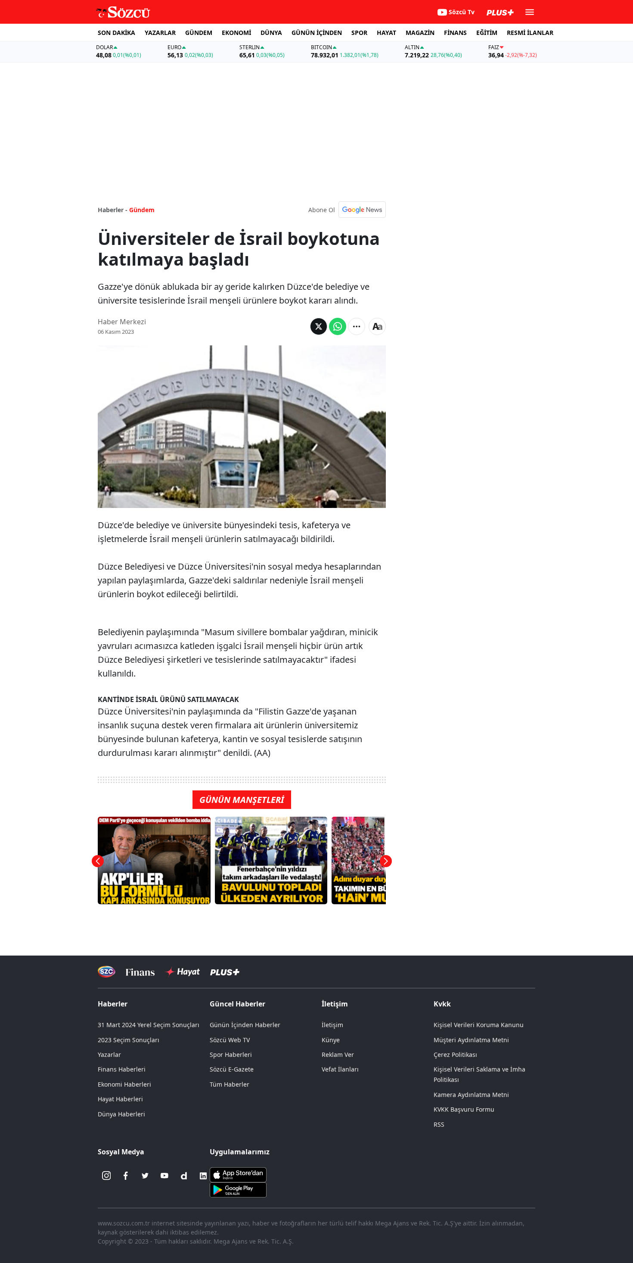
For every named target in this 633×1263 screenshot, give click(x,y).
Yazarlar (109, 1054)
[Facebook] (125, 1176)
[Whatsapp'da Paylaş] (337, 326)
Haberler (112, 1004)
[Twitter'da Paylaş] (318, 326)
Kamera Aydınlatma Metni (471, 1095)
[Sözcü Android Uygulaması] (238, 1189)
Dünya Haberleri (121, 1114)
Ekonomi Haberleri (124, 1084)
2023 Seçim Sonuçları (128, 1040)
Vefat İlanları (340, 1069)
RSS (439, 1124)
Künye (331, 1040)
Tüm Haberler (229, 1084)
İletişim (332, 1025)
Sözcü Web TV (230, 1040)
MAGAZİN (420, 32)
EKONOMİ (236, 32)
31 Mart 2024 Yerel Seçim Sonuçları (148, 1025)
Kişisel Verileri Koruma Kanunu (479, 1025)
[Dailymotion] (183, 1176)
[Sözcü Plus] (224, 971)
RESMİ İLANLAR (530, 32)
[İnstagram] (106, 1176)
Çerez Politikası (455, 1054)
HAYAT (386, 32)
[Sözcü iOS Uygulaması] (238, 1173)
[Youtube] (164, 1176)
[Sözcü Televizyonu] (106, 972)
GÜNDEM (198, 32)
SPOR (359, 32)
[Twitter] (145, 1176)
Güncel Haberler (237, 1004)
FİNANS (455, 32)
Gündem (142, 210)
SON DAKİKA (116, 32)
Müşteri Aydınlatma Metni (471, 1040)
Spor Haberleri (231, 1054)
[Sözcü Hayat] (182, 972)
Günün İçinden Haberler (245, 1025)
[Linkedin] (203, 1176)
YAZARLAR (160, 32)
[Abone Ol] (362, 209)
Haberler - (112, 210)
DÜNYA (271, 32)
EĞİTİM (486, 32)
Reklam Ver (338, 1054)
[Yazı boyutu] (377, 326)
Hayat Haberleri (120, 1099)
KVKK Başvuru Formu (464, 1109)
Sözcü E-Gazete (232, 1069)
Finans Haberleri (122, 1069)
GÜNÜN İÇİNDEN (317, 32)
